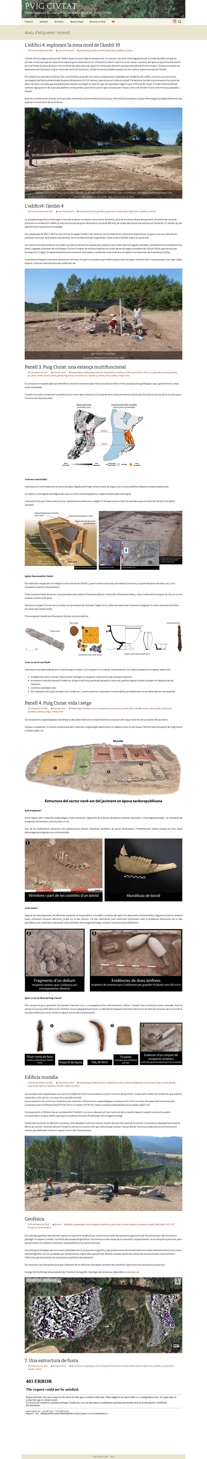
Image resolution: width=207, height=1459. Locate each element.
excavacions (137, 372)
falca (94, 211)
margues (142, 1224)
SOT (167, 1224)
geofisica (83, 50)
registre (42, 1085)
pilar (125, 211)
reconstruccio (80, 375)
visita (126, 375)
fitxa (146, 372)
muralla (138, 708)
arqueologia (76, 372)
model (40, 375)
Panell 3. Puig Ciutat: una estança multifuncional (75, 367)
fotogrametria (59, 1365)
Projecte (29, 21)
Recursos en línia (97, 21)
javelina (173, 372)
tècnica (58, 1224)
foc (150, 372)
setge (48, 711)
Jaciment (43, 21)
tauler (114, 375)
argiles (70, 1224)
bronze (99, 372)
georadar (93, 50)
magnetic (133, 1224)
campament (109, 372)
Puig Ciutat (110, 50)
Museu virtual (76, 21)
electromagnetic (93, 1224)
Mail (111, 1456)
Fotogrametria (107, 1365)
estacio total (85, 211)
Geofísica (34, 1219)
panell (60, 375)
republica (120, 50)
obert (53, 375)
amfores (78, 1365)
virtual (120, 375)
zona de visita (59, 372)
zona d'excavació (66, 50)
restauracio (168, 1365)
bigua (92, 372)
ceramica (120, 372)
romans (129, 50)
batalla (86, 372)
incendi (101, 50)
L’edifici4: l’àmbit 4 (44, 206)
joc (29, 375)
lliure (34, 375)
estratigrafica (136, 1082)
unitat (76, 1085)
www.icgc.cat (132, 1271)
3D (72, 1365)
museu (47, 375)
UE (72, 1085)
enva (97, 1365)
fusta (117, 1365)
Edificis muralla (41, 1077)
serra (108, 375)
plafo (158, 708)
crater (127, 372)
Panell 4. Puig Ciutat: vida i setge (58, 703)
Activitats (59, 21)
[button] (26, 153)
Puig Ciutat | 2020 (100, 1456)
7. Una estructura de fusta (51, 1360)
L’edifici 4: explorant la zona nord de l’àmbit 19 (72, 45)
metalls (150, 1224)
